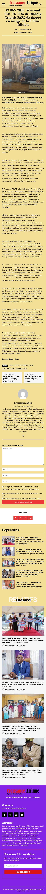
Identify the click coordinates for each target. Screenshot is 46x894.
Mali (31, 366)
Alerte (11, 366)
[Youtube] (22, 814)
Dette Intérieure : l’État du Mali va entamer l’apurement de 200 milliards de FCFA (11, 379)
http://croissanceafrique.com (23, 406)
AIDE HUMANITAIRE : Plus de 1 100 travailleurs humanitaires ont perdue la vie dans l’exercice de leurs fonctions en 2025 (29, 573)
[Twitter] (20, 518)
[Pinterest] (25, 518)
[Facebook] (15, 518)
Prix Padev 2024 (8, 368)
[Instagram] (10, 814)
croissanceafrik (25, 29)
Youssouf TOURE (21, 368)
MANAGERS (23, 92)
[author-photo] (3, 645)
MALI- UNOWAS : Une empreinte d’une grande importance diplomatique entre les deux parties (29, 584)
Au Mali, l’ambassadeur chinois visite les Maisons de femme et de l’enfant (33, 379)
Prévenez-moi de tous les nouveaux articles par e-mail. (22, 498)
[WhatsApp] (30, 518)
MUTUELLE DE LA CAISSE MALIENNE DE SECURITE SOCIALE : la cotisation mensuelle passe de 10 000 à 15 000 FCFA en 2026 (30, 562)
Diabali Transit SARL (22, 366)
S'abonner (21, 872)
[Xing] (23, 435)
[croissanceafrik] (23, 394)
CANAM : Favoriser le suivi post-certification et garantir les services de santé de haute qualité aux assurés (30, 551)
